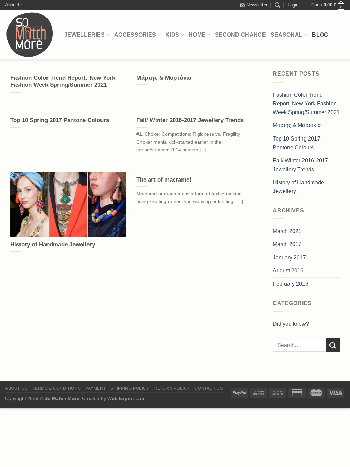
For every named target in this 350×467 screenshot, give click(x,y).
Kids (172, 35)
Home (197, 35)
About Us (14, 5)
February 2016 (290, 284)
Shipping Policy (129, 388)
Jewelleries (84, 35)
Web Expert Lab (125, 398)
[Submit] (333, 345)
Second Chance (240, 35)
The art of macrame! (163, 179)
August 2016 (288, 270)
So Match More (61, 398)
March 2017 (287, 244)
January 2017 (289, 258)
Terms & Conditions (56, 388)
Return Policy (172, 388)
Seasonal (287, 35)
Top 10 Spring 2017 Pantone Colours (59, 120)
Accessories (135, 35)
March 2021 (287, 231)
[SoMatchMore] (29, 34)
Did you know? (291, 324)
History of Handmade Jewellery (52, 244)
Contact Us (208, 388)
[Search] (277, 5)
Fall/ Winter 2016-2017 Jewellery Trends (190, 120)
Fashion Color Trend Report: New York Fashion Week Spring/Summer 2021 (62, 82)
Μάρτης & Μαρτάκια (163, 78)
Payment (95, 388)
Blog (320, 35)
